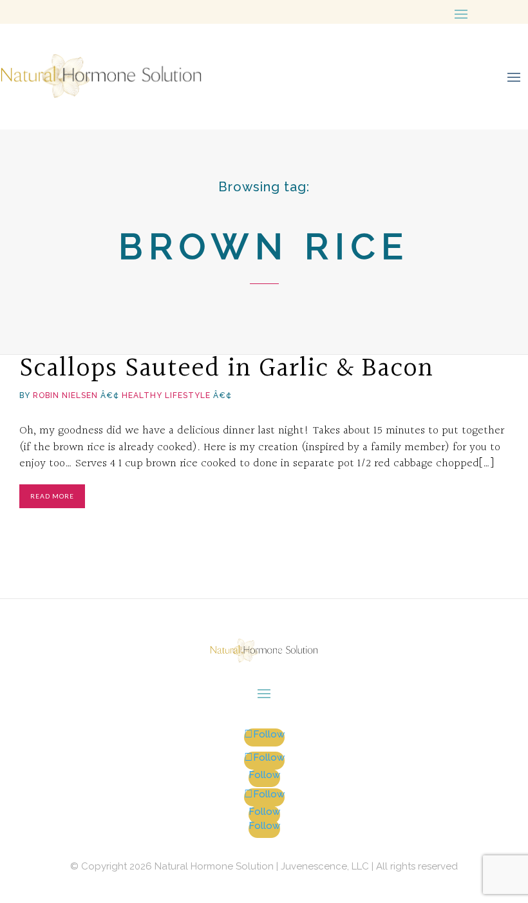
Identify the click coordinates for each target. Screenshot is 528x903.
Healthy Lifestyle (166, 395)
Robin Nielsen (65, 395)
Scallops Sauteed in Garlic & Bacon (226, 368)
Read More (52, 496)
